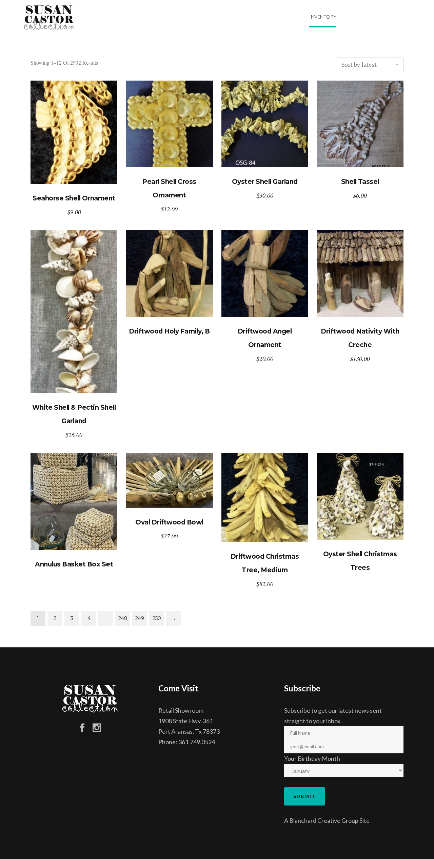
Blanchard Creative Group (323, 820)
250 (157, 618)
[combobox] (369, 65)
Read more (169, 274)
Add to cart (74, 132)
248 (122, 618)
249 (139, 618)
